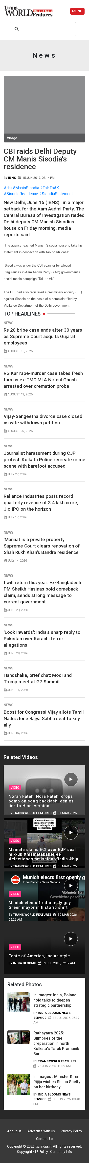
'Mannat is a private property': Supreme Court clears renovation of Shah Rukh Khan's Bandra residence (42, 546)
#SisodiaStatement (56, 193)
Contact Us (44, 1139)
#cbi (8, 187)
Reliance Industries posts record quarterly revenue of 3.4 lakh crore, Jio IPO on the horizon (41, 502)
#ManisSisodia (26, 187)
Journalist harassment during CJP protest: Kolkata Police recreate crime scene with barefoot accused (44, 459)
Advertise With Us (41, 1131)
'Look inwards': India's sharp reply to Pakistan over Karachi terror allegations (42, 638)
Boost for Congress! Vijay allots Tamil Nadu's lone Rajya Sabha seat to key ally (44, 718)
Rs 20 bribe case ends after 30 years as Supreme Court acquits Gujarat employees (43, 336)
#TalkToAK (49, 187)
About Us (14, 1131)
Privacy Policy (71, 1131)
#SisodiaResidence (21, 193)
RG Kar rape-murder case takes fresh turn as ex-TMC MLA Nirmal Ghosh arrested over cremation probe (43, 379)
